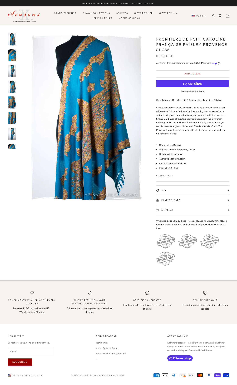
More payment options (192, 91)
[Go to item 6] (12, 118)
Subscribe (19, 362)
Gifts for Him (168, 13)
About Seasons (129, 18)
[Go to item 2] (12, 55)
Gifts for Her (143, 13)
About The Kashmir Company (111, 353)
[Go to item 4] (12, 86)
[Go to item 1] (12, 39)
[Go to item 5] (12, 102)
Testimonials (102, 342)
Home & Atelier (102, 18)
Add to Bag (192, 73)
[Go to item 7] (12, 134)
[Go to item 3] (12, 71)
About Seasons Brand (107, 348)
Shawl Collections (96, 13)
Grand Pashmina (65, 13)
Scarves (122, 13)
